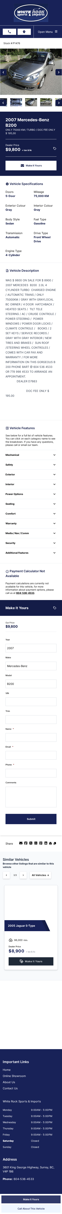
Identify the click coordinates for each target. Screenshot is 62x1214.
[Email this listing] (21, 844)
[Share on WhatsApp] (36, 844)
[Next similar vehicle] (23, 875)
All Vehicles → (40, 875)
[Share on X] (31, 844)
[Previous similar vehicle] (6, 875)
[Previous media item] (3, 72)
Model (9, 675)
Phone (10, 764)
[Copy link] (54, 844)
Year (8, 639)
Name (10, 729)
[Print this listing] (51, 844)
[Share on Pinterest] (41, 844)
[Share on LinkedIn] (46, 844)
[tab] (22, 1103)
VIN (7, 693)
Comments (11, 782)
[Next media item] (58, 72)
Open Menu (46, 31)
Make (8, 657)
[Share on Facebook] (26, 844)
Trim (8, 711)
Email (9, 747)
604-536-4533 (25, 592)
